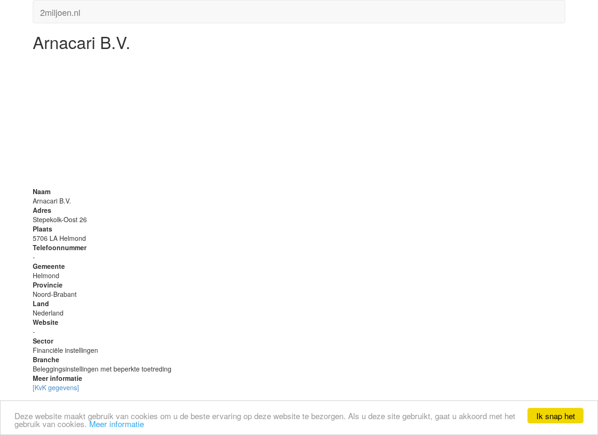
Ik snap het (555, 415)
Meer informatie (116, 423)
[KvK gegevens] (56, 387)
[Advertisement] (299, 121)
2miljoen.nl (60, 10)
